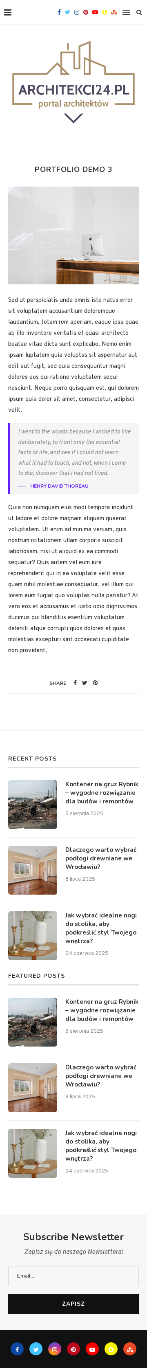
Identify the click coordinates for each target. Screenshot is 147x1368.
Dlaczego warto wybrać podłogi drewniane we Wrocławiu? (100, 858)
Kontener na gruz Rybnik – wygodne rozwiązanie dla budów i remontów (101, 792)
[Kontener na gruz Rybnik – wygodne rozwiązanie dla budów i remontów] (32, 804)
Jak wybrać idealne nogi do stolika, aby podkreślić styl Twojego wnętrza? (101, 928)
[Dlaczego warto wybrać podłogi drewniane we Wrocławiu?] (32, 870)
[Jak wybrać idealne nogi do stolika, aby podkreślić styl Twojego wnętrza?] (32, 935)
